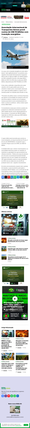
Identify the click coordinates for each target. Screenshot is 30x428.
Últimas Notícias (9, 22)
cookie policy (18, 425)
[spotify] (11, 396)
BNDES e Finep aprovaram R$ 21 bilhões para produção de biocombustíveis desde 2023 (14, 229)
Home (2, 22)
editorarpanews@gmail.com (11, 309)
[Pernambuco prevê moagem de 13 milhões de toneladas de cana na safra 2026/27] (4, 257)
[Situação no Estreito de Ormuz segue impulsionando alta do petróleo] (4, 240)
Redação (7, 233)
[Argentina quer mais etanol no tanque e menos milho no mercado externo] (4, 248)
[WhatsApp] (14, 396)
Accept (25, 424)
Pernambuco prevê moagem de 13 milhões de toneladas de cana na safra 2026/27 (18, 258)
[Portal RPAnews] (5, 10)
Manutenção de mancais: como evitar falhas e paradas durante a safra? (14, 305)
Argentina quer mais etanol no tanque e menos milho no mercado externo (18, 249)
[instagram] (5, 396)
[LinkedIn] (17, 396)
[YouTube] (8, 396)
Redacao (6, 37)
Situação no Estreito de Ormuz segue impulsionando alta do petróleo (18, 241)
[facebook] (2, 396)
